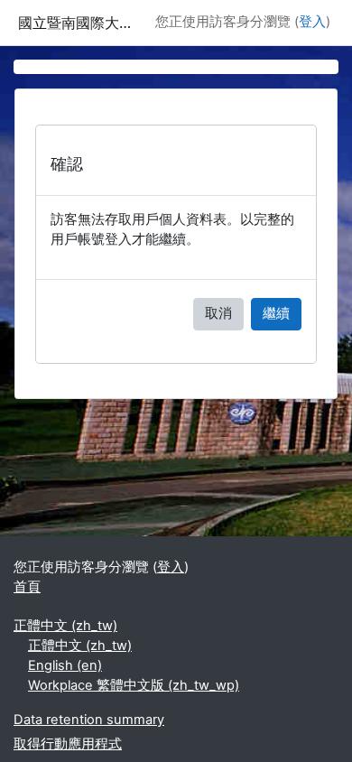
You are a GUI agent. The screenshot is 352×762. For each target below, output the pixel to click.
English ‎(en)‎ (65, 665)
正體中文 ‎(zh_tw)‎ (65, 626)
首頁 (27, 587)
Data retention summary (89, 719)
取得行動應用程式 (68, 744)
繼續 (276, 313)
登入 (312, 22)
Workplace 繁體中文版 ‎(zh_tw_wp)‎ (133, 685)
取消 (218, 313)
